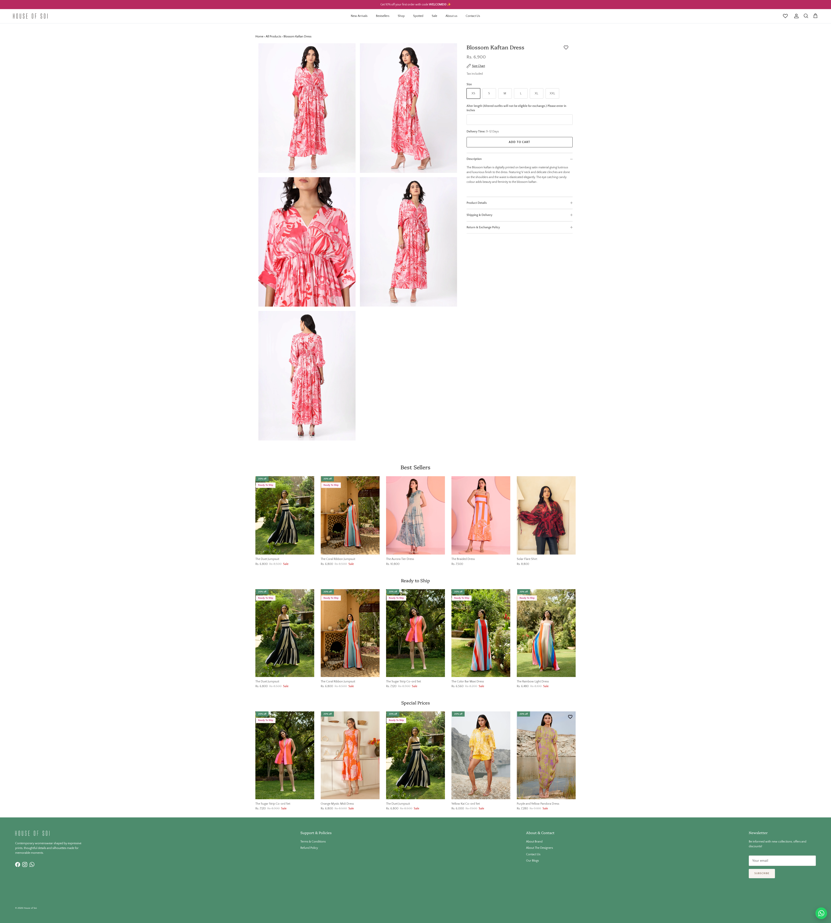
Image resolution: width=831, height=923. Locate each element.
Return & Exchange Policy (483, 227)
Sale (434, 16)
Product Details (477, 203)
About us (451, 16)
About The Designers (539, 848)
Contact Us (473, 16)
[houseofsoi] (30, 16)
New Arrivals (359, 16)
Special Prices (415, 702)
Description (474, 159)
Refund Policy (309, 848)
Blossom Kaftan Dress (297, 36)
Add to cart (519, 142)
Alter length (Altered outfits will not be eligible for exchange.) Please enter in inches (516, 108)
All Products (273, 36)
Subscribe (761, 873)
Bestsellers (382, 16)
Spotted (418, 16)
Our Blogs (532, 860)
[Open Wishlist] (785, 16)
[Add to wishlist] (566, 47)
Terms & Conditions (313, 841)
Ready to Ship (415, 580)
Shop (401, 16)
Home (259, 36)
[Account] (795, 16)
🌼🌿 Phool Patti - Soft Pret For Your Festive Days (415, 5)
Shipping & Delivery (479, 215)
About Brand (534, 841)
